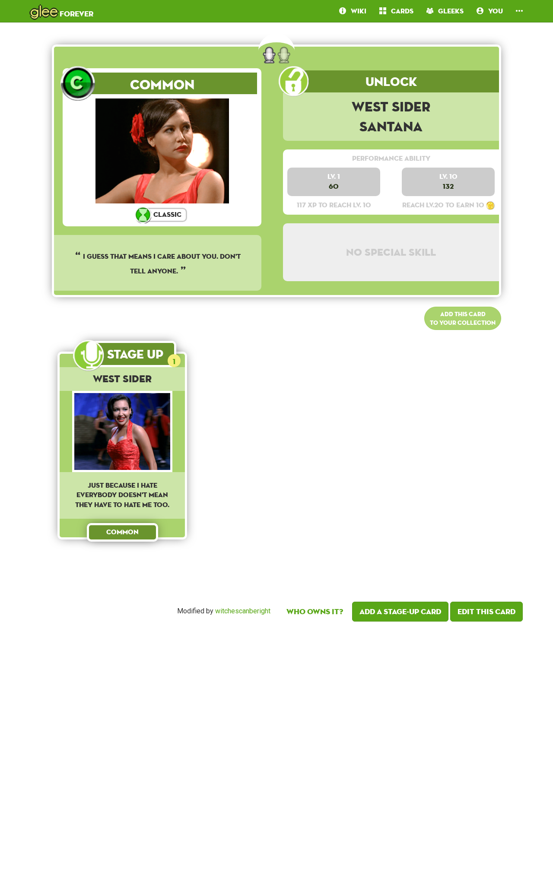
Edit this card (486, 611)
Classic (166, 214)
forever (61, 11)
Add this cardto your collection (463, 318)
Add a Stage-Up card (400, 611)
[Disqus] (276, 749)
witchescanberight (242, 611)
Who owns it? (314, 611)
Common (162, 84)
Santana (391, 126)
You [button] (493, 11)
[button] (519, 11)
